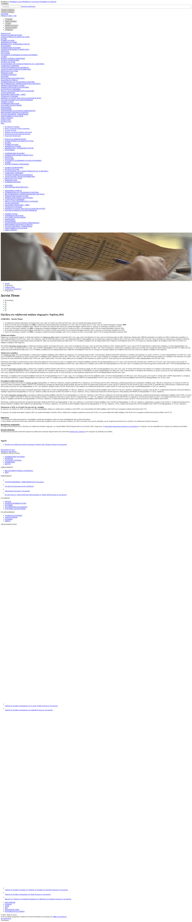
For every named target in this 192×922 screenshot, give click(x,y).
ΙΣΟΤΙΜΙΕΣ (9, 505)
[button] (28, 6)
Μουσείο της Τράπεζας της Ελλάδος (38, 899)
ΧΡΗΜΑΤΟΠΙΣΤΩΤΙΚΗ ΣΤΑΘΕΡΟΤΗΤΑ (15, 49)
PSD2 (7, 472)
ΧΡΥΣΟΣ (8, 501)
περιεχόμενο (31, 2)
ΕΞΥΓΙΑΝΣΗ (5, 53)
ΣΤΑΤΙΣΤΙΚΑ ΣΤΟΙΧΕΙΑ (13, 460)
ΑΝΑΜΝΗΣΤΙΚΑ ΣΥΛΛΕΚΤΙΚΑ (16, 507)
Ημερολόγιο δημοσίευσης (121, 426)
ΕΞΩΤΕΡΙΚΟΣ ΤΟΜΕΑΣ (9, 80)
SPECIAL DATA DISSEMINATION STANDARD (17, 91)
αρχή (16, 2)
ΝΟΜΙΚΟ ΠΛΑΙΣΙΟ (7, 40)
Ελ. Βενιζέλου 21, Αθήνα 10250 (35, 495)
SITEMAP (8, 904)
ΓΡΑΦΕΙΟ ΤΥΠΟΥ (7, 102)
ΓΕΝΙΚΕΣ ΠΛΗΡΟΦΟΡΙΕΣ (10, 60)
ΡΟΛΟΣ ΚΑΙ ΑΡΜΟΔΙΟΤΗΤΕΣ (11, 35)
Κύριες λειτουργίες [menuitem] (11, 21)
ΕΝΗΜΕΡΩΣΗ (10, 462)
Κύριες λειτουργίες (11, 128)
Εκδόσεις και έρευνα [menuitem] (12, 25)
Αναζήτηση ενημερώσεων (13, 289)
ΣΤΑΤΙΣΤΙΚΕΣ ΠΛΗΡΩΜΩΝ (10, 89)
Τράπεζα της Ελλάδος (31, 706)
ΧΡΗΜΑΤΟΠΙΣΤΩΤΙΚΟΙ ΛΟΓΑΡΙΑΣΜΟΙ (15, 87)
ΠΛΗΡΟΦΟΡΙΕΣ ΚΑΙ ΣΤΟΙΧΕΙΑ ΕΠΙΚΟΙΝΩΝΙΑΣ (18, 111)
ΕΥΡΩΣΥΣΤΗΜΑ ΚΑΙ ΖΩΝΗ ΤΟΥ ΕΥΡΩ (15, 37)
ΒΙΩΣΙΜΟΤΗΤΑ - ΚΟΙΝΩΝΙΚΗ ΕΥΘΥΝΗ (15, 44)
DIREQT (8, 521)
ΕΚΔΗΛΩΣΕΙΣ (6, 107)
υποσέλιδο (48, 2)
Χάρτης (17, 491)
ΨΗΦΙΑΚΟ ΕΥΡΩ (7, 73)
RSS (6, 908)
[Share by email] (5, 308)
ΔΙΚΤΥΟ (8, 464)
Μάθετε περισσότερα (59, 916)
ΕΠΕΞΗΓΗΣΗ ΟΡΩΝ (12, 909)
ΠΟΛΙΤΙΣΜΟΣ (6, 46)
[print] (5, 310)
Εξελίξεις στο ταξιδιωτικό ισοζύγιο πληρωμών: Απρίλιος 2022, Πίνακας (36, 444)
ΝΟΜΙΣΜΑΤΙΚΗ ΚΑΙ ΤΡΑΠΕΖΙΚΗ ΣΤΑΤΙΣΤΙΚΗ (18, 82)
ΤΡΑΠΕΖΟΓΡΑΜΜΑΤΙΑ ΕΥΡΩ (15, 503)
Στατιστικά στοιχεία (11, 134)
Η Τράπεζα (8, 127)
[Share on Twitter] (5, 302)
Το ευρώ (7, 130)
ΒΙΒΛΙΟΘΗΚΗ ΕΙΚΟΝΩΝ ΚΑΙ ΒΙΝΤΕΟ (15, 112)
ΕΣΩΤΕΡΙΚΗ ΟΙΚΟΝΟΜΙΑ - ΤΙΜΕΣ (13, 94)
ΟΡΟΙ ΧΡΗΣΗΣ (10, 902)
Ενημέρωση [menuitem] (9, 30)
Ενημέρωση (8, 136)
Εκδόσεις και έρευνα (11, 132)
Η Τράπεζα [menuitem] (9, 19)
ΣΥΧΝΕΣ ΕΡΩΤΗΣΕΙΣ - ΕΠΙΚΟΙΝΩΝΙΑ (14, 114)
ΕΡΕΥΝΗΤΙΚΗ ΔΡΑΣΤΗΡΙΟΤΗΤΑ (12, 78)
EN (4, 14)
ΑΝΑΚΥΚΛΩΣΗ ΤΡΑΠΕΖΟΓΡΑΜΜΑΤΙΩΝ (16, 69)
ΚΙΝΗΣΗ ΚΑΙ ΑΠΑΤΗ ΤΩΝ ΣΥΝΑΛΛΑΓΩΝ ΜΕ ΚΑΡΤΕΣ (21, 98)
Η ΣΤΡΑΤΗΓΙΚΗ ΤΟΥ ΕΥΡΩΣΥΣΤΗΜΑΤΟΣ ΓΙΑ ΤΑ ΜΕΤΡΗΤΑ (22, 64)
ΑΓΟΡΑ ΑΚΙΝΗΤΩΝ (8, 93)
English (6, 120)
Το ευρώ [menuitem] (8, 23)
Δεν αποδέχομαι (6, 918)
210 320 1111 (19, 486)
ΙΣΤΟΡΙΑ (4, 39)
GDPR (7, 906)
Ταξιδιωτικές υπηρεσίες (77, 431)
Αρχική (7, 283)
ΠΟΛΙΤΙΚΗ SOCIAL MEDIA (15, 911)
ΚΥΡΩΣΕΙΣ (9, 519)
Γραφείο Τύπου (10, 287)
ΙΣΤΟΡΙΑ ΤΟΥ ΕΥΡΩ (8, 62)
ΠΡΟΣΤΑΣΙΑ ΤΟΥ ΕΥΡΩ (9, 71)
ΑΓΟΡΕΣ (4, 57)
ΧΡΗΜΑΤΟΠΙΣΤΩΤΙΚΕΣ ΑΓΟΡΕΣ (12, 85)
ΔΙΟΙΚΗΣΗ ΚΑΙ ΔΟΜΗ (9, 42)
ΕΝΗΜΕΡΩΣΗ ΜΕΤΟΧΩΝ (10, 103)
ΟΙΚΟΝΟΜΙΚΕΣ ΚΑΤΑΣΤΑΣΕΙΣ (12, 116)
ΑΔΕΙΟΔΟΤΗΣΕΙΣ (11, 517)
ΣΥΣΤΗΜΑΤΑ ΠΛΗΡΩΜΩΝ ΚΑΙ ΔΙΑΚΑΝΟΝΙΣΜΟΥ (19, 55)
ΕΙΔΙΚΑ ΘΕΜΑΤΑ (7, 118)
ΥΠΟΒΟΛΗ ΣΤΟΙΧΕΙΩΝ (9, 96)
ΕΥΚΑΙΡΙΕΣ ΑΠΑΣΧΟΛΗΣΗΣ (11, 105)
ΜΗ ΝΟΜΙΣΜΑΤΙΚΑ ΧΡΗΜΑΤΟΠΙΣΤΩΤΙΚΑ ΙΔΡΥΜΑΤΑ (21, 84)
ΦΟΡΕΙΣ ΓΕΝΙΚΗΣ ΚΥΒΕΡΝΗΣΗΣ (13, 58)
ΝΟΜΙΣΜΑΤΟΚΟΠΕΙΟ (9, 75)
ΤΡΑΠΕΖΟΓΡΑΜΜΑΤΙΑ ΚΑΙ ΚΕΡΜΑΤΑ (15, 67)
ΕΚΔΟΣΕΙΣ (4, 76)
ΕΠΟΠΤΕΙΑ (5, 51)
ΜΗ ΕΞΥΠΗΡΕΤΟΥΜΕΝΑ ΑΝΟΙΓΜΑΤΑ (19, 471)
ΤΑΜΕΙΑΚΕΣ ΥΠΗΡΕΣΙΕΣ (10, 66)
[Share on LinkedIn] (5, 304)
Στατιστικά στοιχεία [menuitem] (11, 27)
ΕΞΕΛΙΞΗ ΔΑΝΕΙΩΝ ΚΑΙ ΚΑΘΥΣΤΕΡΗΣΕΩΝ (17, 100)
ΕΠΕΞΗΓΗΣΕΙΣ (6, 109)
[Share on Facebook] (5, 306)
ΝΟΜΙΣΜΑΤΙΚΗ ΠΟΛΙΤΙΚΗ (11, 48)
